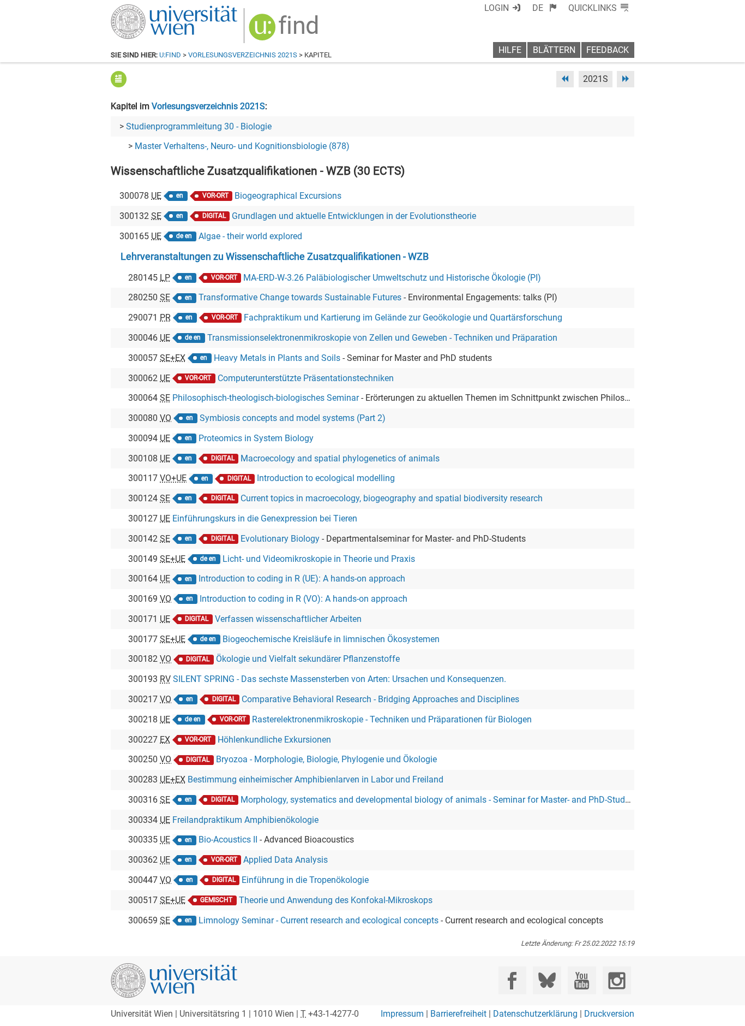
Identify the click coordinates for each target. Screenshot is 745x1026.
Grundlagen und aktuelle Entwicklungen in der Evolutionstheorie (354, 216)
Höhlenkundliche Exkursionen (274, 739)
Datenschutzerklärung (535, 1014)
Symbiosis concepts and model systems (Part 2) (293, 418)
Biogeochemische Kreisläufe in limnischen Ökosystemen (331, 639)
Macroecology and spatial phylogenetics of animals (340, 458)
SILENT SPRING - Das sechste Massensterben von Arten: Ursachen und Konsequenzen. (339, 679)
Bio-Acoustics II (228, 839)
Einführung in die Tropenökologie (305, 880)
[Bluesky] (547, 980)
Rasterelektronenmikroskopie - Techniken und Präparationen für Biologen (392, 719)
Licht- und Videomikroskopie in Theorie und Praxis (319, 559)
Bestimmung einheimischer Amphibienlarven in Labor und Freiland (315, 779)
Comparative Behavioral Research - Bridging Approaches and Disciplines (380, 699)
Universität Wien (148, 9)
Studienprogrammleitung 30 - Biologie (199, 126)
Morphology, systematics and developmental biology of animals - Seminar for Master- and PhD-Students (441, 799)
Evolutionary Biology (280, 538)
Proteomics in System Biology (256, 438)
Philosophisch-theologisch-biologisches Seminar (265, 398)
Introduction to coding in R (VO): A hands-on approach (303, 599)
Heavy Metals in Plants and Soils (277, 358)
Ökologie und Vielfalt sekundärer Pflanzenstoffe (308, 659)
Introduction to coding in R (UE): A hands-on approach (302, 578)
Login (496, 8)
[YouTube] (582, 980)
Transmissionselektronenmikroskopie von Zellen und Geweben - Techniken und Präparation (382, 338)
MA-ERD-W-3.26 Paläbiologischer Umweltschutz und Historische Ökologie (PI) (392, 277)
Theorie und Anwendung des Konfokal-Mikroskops (335, 900)
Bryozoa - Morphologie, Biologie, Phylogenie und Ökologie (326, 759)
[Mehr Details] (119, 79)
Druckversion (609, 1014)
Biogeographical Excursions (288, 196)
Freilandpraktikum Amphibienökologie (245, 820)
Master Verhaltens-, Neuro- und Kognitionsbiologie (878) (242, 146)
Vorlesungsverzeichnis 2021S (242, 55)
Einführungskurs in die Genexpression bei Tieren (264, 518)
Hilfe (509, 50)
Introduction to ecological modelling (326, 478)
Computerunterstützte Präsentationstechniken (306, 378)
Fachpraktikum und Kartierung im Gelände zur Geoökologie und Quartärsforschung (403, 317)
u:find (170, 55)
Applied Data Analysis (285, 860)
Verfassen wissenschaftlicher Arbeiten (288, 619)
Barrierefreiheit (458, 1014)
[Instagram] (616, 980)
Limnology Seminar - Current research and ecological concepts (318, 920)
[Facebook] (512, 980)
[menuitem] (544, 8)
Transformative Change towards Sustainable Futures (300, 297)
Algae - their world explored (250, 236)
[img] (285, 31)
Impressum (402, 1014)
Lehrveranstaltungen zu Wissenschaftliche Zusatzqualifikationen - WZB (275, 256)
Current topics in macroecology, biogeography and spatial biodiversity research (392, 498)
